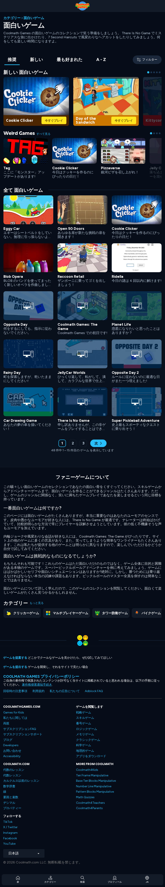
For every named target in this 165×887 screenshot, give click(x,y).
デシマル (9, 803)
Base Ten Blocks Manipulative (96, 781)
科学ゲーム (83, 745)
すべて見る (43, 133)
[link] (36, 101)
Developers (10, 745)
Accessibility (11, 756)
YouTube (9, 843)
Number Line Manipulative (93, 786)
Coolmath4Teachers (90, 803)
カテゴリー (12, 18)
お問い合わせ (12, 751)
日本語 (13, 853)
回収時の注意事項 (15, 691)
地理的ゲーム (85, 751)
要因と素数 (10, 797)
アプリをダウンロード (91, 756)
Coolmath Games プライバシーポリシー (41, 676)
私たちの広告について (65, 691)
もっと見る (37, 603)
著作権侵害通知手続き (37, 684)
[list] (82, 312)
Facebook (10, 838)
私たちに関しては (15, 718)
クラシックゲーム (88, 740)
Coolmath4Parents (89, 808)
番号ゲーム (83, 723)
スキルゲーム (85, 718)
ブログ (7, 740)
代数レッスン (12, 775)
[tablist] (56, 60)
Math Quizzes (85, 797)
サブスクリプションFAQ (19, 729)
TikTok (7, 822)
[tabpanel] (82, 263)
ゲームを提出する (15, 667)
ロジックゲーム (86, 729)
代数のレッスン (13, 770)
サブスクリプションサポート (22, 734)
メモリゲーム (85, 734)
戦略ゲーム (83, 712)
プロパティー (12, 808)
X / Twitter (10, 827)
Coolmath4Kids (87, 770)
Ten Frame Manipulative (92, 775)
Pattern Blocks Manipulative (95, 791)
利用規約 (38, 691)
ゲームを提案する (15, 658)
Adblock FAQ (94, 691)
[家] (82, 5)
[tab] (12, 60)
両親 (6, 723)
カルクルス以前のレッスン (21, 781)
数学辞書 (9, 786)
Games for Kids (13, 712)
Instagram (10, 833)
